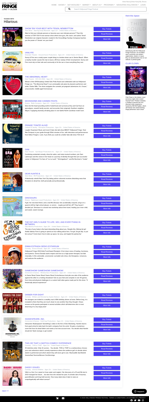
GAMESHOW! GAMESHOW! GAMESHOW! (44, 270)
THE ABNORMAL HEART (36, 77)
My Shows (142, 2)
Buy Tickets (106, 29)
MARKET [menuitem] (85, 5)
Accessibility (132, 398)
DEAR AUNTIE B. (32, 174)
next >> (5, 391)
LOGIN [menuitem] (143, 5)
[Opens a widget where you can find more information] (139, 391)
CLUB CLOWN (132, 63)
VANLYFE (29, 53)
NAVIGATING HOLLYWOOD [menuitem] (126, 5)
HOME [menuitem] (54, 5)
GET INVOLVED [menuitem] (73, 5)
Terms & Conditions (117, 398)
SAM (27, 149)
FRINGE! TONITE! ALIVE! (36, 125)
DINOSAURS (31, 198)
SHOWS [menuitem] (61, 5)
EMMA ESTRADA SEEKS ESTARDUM (42, 246)
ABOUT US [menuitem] (96, 5)
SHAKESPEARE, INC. (35, 319)
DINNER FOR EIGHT (34, 295)
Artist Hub (134, 2)
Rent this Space (132, 16)
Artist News (126, 2)
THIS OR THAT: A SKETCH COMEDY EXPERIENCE (48, 343)
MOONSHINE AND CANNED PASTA (41, 101)
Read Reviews (107, 34)
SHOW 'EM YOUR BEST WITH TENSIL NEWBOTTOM (49, 28)
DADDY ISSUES (32, 367)
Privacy (142, 398)
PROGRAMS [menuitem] (109, 5)
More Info (106, 39)
